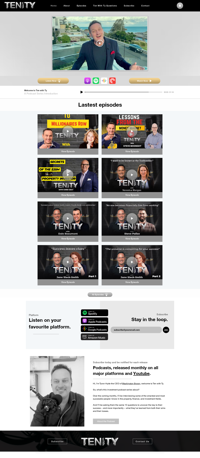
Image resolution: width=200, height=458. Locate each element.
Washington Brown (131, 383)
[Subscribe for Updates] (180, 5)
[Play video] (99, 43)
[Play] (82, 92)
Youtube (141, 373)
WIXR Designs (115, 456)
